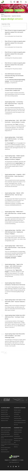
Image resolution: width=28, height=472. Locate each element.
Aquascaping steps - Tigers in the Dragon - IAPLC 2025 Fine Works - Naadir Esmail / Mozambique (14, 266)
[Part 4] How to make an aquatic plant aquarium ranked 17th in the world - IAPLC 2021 (15, 43)
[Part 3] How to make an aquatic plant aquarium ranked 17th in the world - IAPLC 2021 (15, 32)
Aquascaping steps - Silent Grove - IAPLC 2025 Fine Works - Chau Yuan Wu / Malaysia (15, 247)
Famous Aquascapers (5, 447)
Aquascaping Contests (6, 442)
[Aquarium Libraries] (14, 457)
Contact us (16, 444)
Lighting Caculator (18, 432)
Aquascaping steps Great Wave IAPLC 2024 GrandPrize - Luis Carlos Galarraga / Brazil (15, 335)
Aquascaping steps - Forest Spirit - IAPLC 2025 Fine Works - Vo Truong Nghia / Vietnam (14, 138)
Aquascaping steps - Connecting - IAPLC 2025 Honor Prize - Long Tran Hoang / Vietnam (14, 103)
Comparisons (17, 436)
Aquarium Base (4, 449)
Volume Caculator (18, 430)
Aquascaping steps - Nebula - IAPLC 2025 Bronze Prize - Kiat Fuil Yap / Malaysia (14, 194)
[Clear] (6, 28)
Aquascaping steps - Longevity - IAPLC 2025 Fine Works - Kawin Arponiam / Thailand (15, 176)
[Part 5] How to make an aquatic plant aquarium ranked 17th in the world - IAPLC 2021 (15, 53)
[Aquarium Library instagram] (14, 467)
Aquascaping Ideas (5, 451)
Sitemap (16, 446)
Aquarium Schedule (18, 438)
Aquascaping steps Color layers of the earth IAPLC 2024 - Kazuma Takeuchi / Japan (15, 301)
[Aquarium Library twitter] (11, 467)
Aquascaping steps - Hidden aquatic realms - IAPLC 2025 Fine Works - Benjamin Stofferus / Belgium (14, 157)
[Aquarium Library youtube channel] (16, 467)
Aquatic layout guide (5, 434)
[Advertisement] (11, 376)
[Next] (26, 400)
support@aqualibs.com (14, 462)
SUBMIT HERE (8, 10)
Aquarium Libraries (3, 2)
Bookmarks (16, 434)
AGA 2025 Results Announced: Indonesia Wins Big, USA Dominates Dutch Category (14, 75)
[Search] (3, 28)
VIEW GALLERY (19, 10)
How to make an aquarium (6, 440)
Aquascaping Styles (5, 432)
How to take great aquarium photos (7, 437)
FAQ (15, 442)
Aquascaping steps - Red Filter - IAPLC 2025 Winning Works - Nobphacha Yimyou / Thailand (15, 232)
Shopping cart (17, 440)
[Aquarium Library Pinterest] (19, 467)
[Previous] (1, 400)
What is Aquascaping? (5, 430)
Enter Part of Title (6, 24)
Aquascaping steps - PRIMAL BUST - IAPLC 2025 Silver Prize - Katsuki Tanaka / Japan (15, 213)
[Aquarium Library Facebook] (8, 467)
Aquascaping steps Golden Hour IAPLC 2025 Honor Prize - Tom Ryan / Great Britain (15, 317)
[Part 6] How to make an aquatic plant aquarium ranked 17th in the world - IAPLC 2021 (15, 64)
